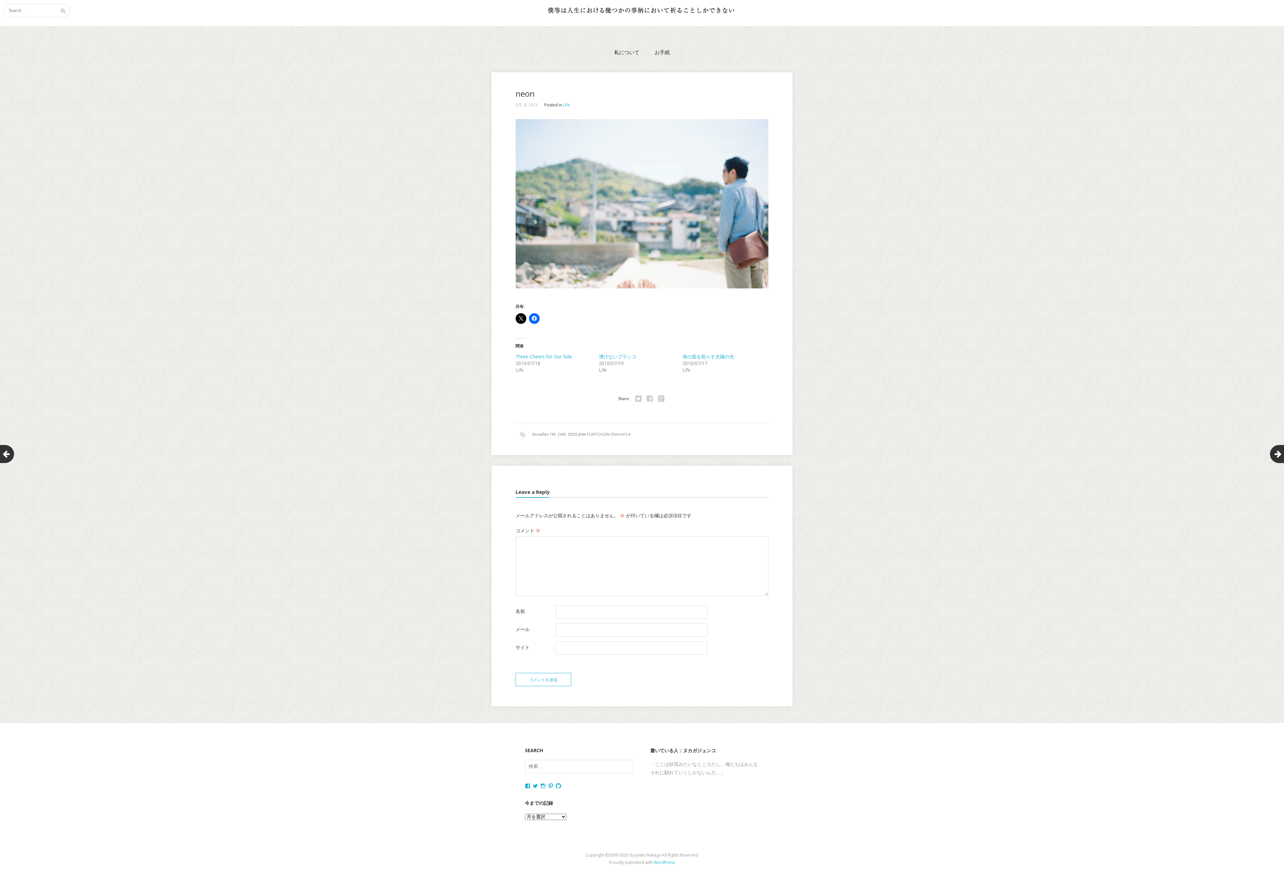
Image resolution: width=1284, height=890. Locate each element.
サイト (523, 647)
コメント (528, 530)
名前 (520, 611)
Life (566, 105)
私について (626, 52)
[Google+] (661, 399)
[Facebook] (649, 399)
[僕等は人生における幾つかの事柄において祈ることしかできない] (642, 10)
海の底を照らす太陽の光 (708, 356)
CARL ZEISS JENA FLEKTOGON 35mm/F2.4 (594, 434)
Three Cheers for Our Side (544, 356)
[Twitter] (638, 399)
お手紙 (662, 52)
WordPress (664, 862)
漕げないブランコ (617, 356)
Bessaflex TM (543, 434)
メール (523, 629)
